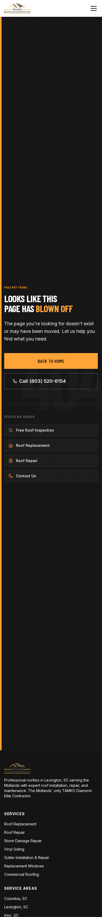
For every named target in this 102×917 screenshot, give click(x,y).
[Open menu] (93, 8)
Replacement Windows (24, 866)
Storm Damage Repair (23, 841)
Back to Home (51, 361)
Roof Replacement (20, 824)
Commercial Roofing (21, 874)
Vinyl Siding (14, 849)
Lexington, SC (16, 907)
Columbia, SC (15, 898)
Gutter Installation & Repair (26, 857)
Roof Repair (14, 832)
